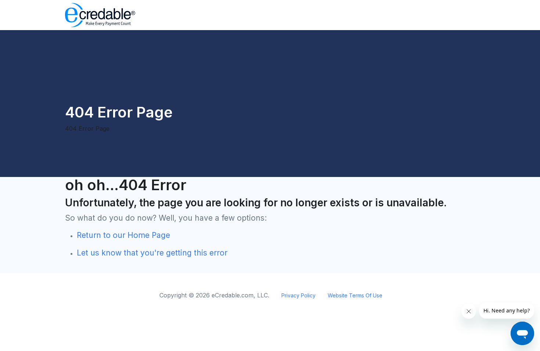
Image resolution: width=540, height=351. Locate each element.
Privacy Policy (298, 295)
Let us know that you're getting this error (152, 252)
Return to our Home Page (123, 235)
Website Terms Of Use (355, 295)
